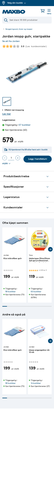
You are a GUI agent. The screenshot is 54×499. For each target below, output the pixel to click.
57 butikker (25, 125)
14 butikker (36, 383)
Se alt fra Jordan (11, 41)
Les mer (6, 114)
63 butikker (36, 291)
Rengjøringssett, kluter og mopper (19, 29)
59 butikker (10, 291)
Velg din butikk (15, 2)
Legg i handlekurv (37, 159)
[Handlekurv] (43, 10)
